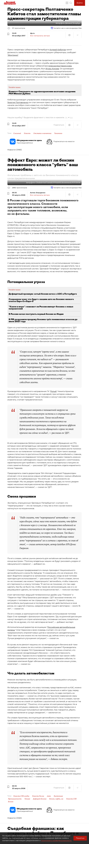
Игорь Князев (52, 69)
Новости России (38, 796)
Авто (49, 796)
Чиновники (58, 133)
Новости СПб (71, 799)
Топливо (27, 799)
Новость (27, 133)
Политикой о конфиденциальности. (56, 840)
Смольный (17, 133)
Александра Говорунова (60, 66)
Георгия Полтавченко (17, 102)
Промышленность (15, 799)
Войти (80, 3)
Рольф (53, 391)
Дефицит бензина (39, 799)
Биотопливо (58, 796)
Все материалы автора (40, 36)
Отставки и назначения (42, 133)
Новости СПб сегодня (21, 796)
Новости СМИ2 (14, 150)
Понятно (80, 838)
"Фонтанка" (12, 55)
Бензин (10, 801)
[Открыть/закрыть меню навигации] (67, 3)
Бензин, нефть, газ (56, 799)
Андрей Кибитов (57, 50)
